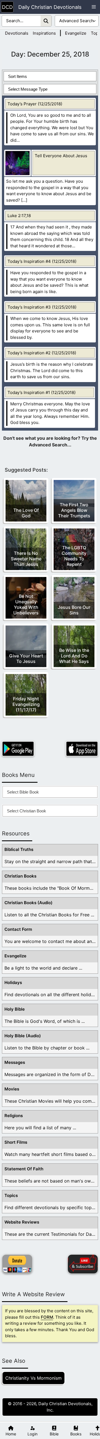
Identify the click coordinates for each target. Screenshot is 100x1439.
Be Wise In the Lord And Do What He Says (74, 655)
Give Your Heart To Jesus (26, 658)
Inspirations (44, 33)
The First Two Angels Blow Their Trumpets (74, 510)
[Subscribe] (83, 1264)
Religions (13, 1115)
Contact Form (18, 929)
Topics (11, 1195)
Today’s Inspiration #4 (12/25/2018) (42, 261)
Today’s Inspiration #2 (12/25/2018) (42, 352)
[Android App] (18, 748)
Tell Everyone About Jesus (61, 155)
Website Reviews (21, 1222)
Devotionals (16, 33)
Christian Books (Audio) (28, 902)
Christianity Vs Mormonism (33, 1378)
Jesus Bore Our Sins (74, 610)
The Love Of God (26, 512)
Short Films (15, 1142)
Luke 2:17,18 (19, 215)
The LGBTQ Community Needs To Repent (74, 556)
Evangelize (75, 33)
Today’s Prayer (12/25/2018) (35, 103)
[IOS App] (82, 748)
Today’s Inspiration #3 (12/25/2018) (42, 307)
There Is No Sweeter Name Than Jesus (26, 558)
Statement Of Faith (23, 1168)
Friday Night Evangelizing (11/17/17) (26, 704)
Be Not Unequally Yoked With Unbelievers (26, 604)
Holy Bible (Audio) (22, 1035)
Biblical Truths (18, 849)
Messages (14, 1062)
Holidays (13, 982)
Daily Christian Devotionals (49, 7)
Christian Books (20, 876)
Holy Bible (14, 1009)
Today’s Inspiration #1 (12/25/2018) (42, 392)
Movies (11, 1089)
